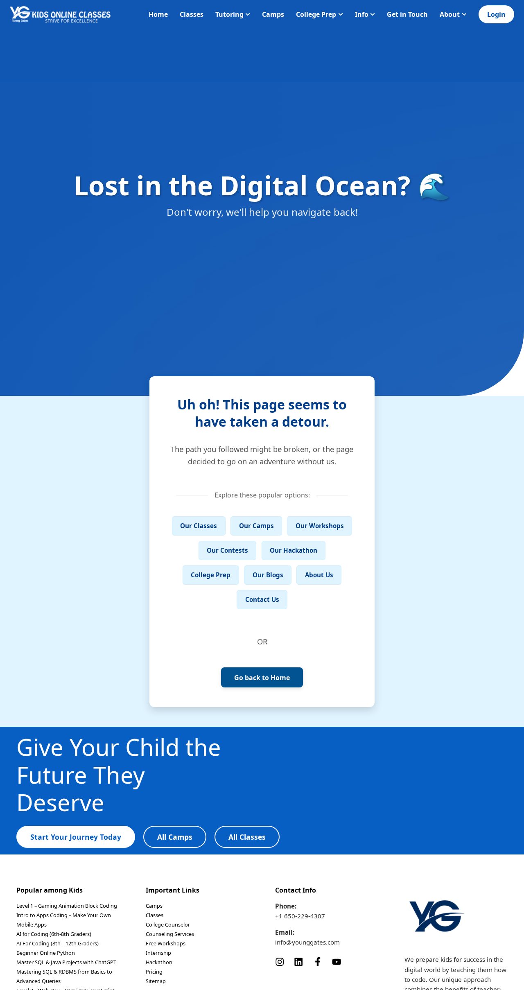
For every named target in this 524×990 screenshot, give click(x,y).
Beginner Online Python (45, 952)
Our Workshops (320, 526)
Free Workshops (165, 943)
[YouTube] (336, 961)
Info (361, 14)
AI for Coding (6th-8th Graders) (53, 934)
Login (496, 14)
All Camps (174, 837)
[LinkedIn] (298, 961)
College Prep (316, 14)
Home (158, 14)
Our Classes (198, 526)
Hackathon (159, 962)
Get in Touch (407, 14)
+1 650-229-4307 (300, 916)
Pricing (154, 971)
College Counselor (168, 924)
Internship (158, 952)
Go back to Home (262, 677)
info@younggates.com (307, 942)
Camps (273, 14)
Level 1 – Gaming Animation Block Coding (66, 905)
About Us (319, 575)
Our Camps (256, 526)
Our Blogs (268, 575)
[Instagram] (279, 961)
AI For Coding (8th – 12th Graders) (57, 943)
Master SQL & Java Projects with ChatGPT (66, 962)
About (450, 14)
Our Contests (227, 550)
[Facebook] (317, 961)
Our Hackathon (293, 550)
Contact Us (262, 599)
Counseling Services (170, 934)
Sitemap (156, 981)
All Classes (247, 837)
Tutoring (229, 14)
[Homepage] (60, 14)
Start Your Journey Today (75, 837)
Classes (191, 14)
